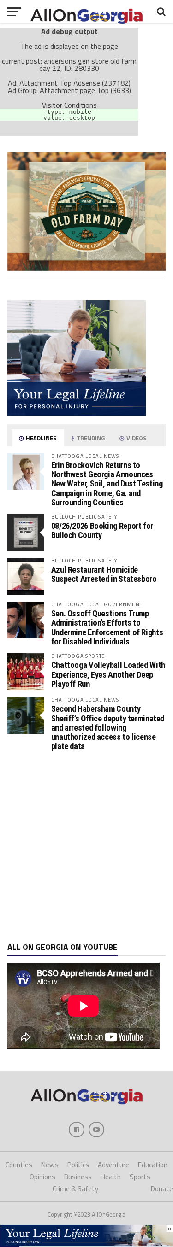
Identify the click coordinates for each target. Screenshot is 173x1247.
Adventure (113, 1164)
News (50, 1164)
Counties (19, 1164)
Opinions (42, 1176)
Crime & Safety (75, 1188)
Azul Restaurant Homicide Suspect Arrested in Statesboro (104, 574)
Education (152, 1164)
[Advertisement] (86, 847)
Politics (78, 1164)
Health (111, 1176)
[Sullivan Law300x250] (76, 412)
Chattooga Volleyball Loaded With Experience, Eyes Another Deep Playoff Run (108, 674)
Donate (162, 1188)
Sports (140, 1176)
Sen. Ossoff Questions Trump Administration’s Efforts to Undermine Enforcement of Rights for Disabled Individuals (107, 627)
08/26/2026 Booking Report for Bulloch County (102, 530)
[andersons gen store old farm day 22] (86, 268)
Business (78, 1176)
